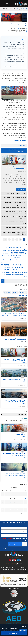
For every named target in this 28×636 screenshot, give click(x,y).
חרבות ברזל (19, 8)
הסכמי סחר (16, 250)
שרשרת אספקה (18, 274)
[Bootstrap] (13, 560)
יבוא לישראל (7, 255)
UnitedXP (25, 248)
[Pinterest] (10, 560)
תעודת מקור (9, 274)
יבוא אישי (7, 253)
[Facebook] (20, 560)
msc (22, 248)
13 (10, 502)
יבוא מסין (22, 257)
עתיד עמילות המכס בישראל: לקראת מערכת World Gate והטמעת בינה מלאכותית (15, 212)
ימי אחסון (16, 30)
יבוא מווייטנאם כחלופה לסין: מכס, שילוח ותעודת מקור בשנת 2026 (14, 359)
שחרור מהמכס (10, 267)
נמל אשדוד (9, 260)
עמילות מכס (16, 264)
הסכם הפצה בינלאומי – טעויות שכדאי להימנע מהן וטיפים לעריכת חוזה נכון (15, 474)
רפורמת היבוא (18, 267)
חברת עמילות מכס (8, 250)
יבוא (11, 253)
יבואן (18, 258)
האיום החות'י (15, 248)
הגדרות (24, 626)
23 (25, 510)
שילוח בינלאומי (10, 270)
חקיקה (26, 253)
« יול (26, 518)
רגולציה (24, 267)
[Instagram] (8, 560)
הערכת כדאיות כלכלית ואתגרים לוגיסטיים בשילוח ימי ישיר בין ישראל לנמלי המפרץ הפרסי (14, 206)
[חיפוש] (2, 281)
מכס (14, 260)
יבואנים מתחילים (20, 434)
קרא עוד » (23, 362)
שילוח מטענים (17, 272)
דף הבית (25, 8)
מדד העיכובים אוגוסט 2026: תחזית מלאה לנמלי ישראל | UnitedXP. (14, 233)
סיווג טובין (5, 262)
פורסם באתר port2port (20, 140)
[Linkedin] (18, 560)
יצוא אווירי (10, 258)
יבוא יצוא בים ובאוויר (17, 255)
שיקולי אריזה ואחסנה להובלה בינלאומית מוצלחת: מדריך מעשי (13, 217)
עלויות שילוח (24, 265)
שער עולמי (25, 274)
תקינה (25, 276)
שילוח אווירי (21, 270)
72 (9, 239)
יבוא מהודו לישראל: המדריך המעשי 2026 (15, 202)
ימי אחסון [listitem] (15, 292)
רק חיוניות (23, 630)
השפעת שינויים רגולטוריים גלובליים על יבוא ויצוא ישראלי (14, 222)
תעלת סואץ (4, 274)
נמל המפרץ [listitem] (7, 292)
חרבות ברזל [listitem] (23, 292)
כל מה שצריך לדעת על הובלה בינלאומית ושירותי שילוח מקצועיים (14, 454)
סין (1, 262)
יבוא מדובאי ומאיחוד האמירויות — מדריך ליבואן (14, 380)
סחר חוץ (9, 262)
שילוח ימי (24, 272)
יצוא (15, 258)
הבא (5, 239)
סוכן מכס (22, 262)
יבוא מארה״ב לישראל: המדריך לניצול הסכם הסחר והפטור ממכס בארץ (15, 400)
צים (26, 267)
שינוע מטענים (7, 272)
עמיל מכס (5, 265)
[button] (7, 3)
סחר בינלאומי (15, 262)
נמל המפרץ (9, 30)
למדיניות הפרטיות (7, 538)
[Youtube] (15, 560)
